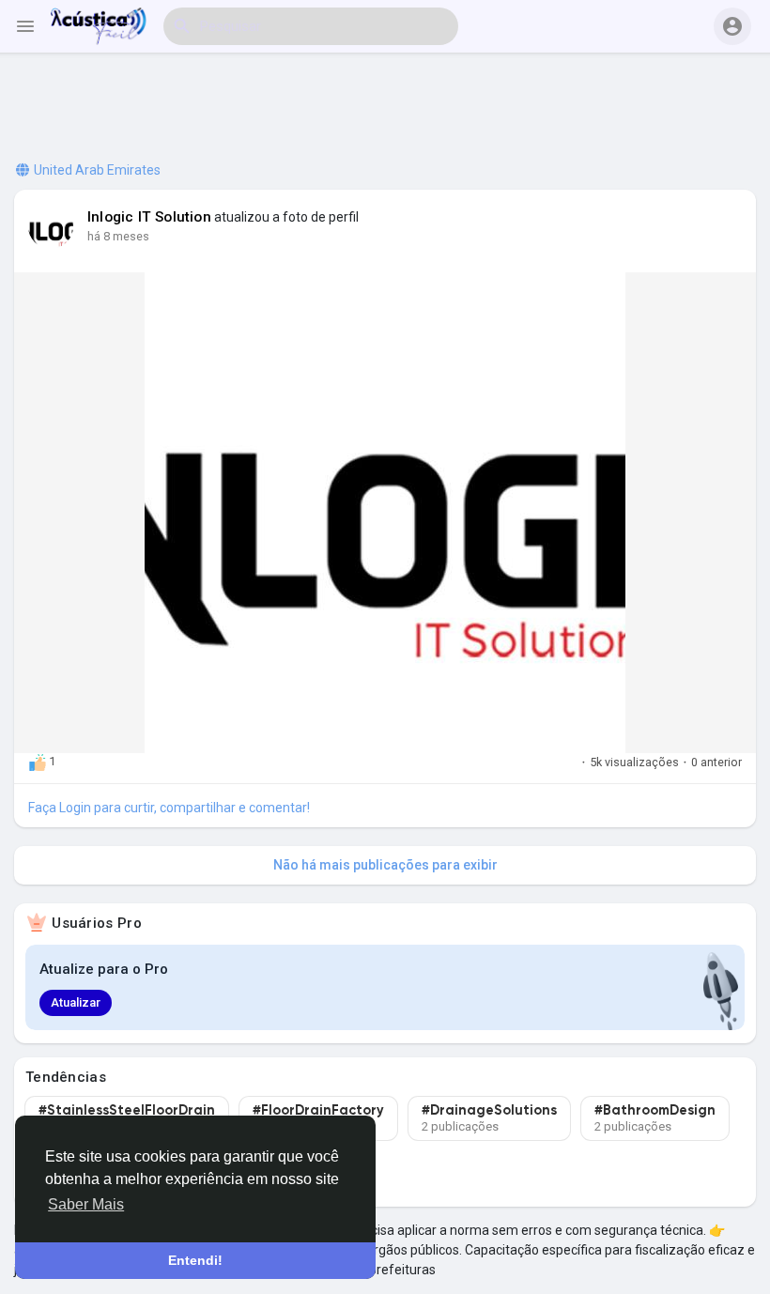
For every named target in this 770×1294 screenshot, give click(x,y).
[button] (732, 26)
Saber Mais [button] (86, 1204)
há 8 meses (118, 236)
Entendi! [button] (195, 1260)
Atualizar (75, 1002)
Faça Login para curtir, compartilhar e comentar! (169, 807)
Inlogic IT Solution (149, 216)
